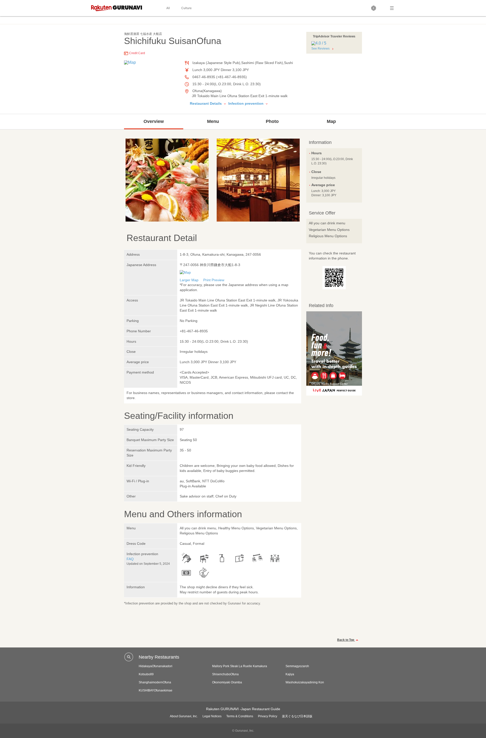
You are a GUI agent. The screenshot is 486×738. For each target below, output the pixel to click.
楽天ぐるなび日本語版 (297, 716)
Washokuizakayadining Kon (305, 682)
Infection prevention (246, 103)
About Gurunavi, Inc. (184, 716)
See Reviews (320, 48)
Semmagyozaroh (297, 666)
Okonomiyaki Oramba (227, 682)
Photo (272, 121)
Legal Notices (211, 716)
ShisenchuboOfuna (225, 674)
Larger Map (189, 280)
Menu (213, 121)
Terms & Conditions (239, 716)
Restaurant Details (206, 103)
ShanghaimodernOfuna (155, 682)
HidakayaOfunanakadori (155, 666)
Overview (154, 121)
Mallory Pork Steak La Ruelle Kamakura (239, 666)
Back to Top (346, 640)
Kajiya (290, 674)
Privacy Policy (267, 716)
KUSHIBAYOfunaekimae (155, 690)
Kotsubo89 (146, 674)
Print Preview (213, 280)
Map (331, 121)
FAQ (130, 559)
